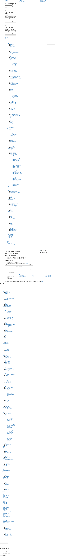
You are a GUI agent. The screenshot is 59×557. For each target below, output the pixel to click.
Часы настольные (14, 139)
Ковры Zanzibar (14, 171)
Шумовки (13, 68)
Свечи (13, 138)
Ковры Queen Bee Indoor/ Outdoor (16, 158)
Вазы (12, 144)
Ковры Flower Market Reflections (16, 179)
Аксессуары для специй (13, 111)
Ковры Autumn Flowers (15, 180)
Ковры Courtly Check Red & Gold (16, 172)
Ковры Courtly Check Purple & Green (17, 173)
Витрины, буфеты (12, 214)
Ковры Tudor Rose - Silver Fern (16, 160)
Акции (7, 242)
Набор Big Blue (12, 101)
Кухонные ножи (12, 59)
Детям (9, 189)
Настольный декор (12, 135)
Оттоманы (11, 224)
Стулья (11, 225)
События (33, 275)
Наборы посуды (10, 100)
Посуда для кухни (10, 43)
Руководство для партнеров (48, 274)
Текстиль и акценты (13, 141)
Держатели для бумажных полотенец (15, 78)
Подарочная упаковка (11, 212)
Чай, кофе (9, 88)
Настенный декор (12, 131)
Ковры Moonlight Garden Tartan (16, 177)
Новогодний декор (12, 204)
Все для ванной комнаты (11, 150)
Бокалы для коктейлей (15, 94)
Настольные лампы (13, 195)
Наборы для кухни (12, 108)
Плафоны (11, 196)
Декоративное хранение (13, 130)
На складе (8, 41)
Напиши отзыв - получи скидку (12, 246)
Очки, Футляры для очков (13, 209)
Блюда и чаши (12, 112)
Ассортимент (21, 274)
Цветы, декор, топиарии (15, 145)
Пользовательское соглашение (23, 272)
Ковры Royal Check (14, 163)
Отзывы (8, 247)
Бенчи (11, 220)
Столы (11, 217)
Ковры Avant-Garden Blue (15, 167)
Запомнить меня (8, 8)
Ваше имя (1, 541)
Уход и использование (22, 276)
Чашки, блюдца (12, 91)
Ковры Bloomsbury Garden (15, 174)
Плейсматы (11, 82)
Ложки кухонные (14, 64)
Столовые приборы (13, 120)
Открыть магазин (47, 271)
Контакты (20, 2)
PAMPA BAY (8, 241)
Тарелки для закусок (13, 125)
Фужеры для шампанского (15, 96)
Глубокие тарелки (14, 123)
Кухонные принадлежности (12, 58)
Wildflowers (9, 239)
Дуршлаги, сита (12, 44)
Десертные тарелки (14, 124)
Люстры (11, 194)
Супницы (11, 121)
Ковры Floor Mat (14, 182)
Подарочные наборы (11, 127)
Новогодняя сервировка (13, 205)
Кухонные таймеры (14, 77)
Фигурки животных (12, 149)
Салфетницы (12, 87)
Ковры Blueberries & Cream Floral (16, 164)
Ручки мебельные (12, 140)
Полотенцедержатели (13, 155)
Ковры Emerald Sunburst (15, 184)
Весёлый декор (10, 148)
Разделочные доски (13, 74)
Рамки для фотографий (15, 137)
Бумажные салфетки (15, 85)
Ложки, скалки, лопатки (13, 62)
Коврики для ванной (13, 153)
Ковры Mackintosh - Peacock (16, 181)
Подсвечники (14, 136)
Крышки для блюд (12, 81)
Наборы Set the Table (13, 104)
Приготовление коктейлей (13, 99)
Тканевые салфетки (14, 86)
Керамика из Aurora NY (11, 109)
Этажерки (11, 126)
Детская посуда (12, 116)
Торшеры (11, 197)
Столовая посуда (10, 110)
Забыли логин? (14, 7)
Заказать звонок (3, 555)
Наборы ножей (14, 60)
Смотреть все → (12, 198)
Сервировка (8, 79)
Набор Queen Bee (12, 106)
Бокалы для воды (14, 93)
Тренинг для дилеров (48, 276)
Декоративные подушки (13, 221)
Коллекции (8, 232)
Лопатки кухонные (14, 63)
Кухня (7, 42)
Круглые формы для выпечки (16, 49)
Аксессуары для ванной (13, 151)
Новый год (9, 201)
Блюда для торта (14, 113)
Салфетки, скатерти (13, 84)
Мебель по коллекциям (11, 226)
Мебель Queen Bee (13, 230)
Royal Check (10, 237)
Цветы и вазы (12, 143)
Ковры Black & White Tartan (15, 159)
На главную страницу (19, 266)
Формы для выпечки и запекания (14, 48)
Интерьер (9, 129)
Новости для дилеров (48, 273)
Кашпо (13, 146)
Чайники (11, 51)
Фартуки (11, 75)
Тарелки (11, 122)
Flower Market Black (11, 233)
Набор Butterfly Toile (13, 102)
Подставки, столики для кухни (14, 71)
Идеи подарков (10, 211)
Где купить (20, 0)
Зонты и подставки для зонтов (14, 207)
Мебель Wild (12, 231)
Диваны (11, 222)
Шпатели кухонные (14, 67)
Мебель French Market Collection (14, 227)
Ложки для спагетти (14, 65)
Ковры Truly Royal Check (15, 161)
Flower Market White (11, 234)
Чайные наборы (12, 107)
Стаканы (13, 97)
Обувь (11, 188)
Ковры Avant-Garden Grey (15, 166)
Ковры (11, 157)
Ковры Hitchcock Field (15, 169)
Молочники (11, 89)
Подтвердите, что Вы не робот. (5, 548)
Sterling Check (10, 238)
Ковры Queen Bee (14, 185)
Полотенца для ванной (13, 154)
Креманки (11, 117)
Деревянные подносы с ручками (16, 118)
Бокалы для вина (14, 95)
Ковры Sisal (13, 183)
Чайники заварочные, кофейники (14, 52)
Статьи (33, 277)
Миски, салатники (12, 46)
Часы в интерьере (12, 147)
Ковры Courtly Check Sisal (15, 162)
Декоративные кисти (15, 142)
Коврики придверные (13, 156)
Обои (12, 133)
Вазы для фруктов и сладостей (14, 114)
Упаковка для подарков (13, 206)
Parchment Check (10, 235)
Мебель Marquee (12, 228)
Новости (33, 276)
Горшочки (11, 55)
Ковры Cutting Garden (15, 175)
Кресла (11, 223)
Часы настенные (14, 134)
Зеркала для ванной (13, 152)
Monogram (9, 240)
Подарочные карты (22, 273)
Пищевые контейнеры (13, 57)
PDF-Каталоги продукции (35, 272)
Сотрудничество (21, 275)
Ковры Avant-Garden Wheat (16, 168)
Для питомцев (10, 190)
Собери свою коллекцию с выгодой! (13, 244)
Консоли (11, 216)
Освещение (10, 193)
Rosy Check (10, 236)
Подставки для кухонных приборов (15, 61)
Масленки (11, 56)
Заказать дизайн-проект (48, 275)
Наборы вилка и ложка (15, 69)
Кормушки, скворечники (13, 191)
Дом (7, 128)
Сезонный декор (10, 199)
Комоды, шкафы (12, 215)
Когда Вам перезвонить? (4, 546)
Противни (11, 47)
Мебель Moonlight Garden (13, 229)
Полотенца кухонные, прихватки (14, 72)
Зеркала (13, 132)
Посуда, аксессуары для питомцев (15, 192)
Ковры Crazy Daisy (14, 176)
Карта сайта (21, 277)
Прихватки (13, 73)
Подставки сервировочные (14, 83)
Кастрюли (11, 45)
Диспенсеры (12, 98)
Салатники (11, 119)
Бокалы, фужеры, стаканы (13, 92)
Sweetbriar (11, 105)
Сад (8, 186)
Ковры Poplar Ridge (14, 170)
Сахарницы (11, 90)
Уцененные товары (11, 245)
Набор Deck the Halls (13, 103)
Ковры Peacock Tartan (15, 178)
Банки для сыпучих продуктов (14, 54)
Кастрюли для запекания (15, 50)
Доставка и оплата (21, 1)
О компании (33, 271)
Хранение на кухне (11, 53)
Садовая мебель (12, 187)
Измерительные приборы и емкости (15, 76)
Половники (13, 66)
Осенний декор (12, 200)
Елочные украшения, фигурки (14, 202)
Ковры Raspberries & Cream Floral (16, 165)
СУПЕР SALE (10, 243)
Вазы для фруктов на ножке (16, 115)
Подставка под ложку (13, 70)
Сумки (11, 210)
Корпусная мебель (11, 213)
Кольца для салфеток (13, 80)
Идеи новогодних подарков (14, 203)
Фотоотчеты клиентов (35, 274)
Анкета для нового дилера (48, 272)
